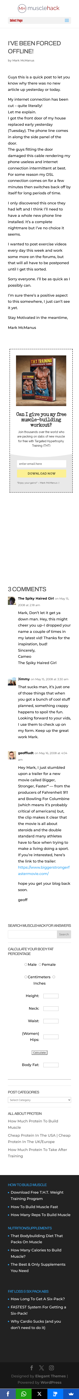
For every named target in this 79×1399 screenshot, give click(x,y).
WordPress (51, 1382)
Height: (32, 996)
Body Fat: (30, 1065)
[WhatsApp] (24, 1394)
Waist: (33, 1021)
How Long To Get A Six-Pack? (38, 1299)
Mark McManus (23, 60)
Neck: (34, 1008)
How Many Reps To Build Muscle (40, 1215)
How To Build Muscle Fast (34, 1207)
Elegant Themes (50, 1376)
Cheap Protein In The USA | (33, 1135)
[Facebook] (8, 1394)
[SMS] (55, 1394)
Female (49, 964)
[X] (39, 1394)
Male (33, 964)
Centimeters (39, 977)
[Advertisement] (39, 530)
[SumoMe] (71, 1394)
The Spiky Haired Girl (36, 598)
